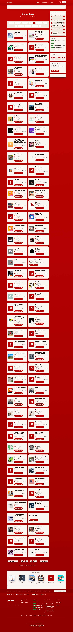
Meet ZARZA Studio (60, 591)
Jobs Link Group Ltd (18, 248)
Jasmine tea (17, 421)
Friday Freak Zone (56, 32)
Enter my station (24, 603)
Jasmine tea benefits (40, 376)
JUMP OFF (37, 387)
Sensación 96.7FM (57, 45)
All (10, 23)
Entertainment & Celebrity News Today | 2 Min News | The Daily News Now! (50, 603)
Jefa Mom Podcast (40, 478)
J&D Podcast (38, 248)
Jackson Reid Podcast (19, 190)
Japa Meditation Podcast (18, 68)
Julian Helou (17, 32)
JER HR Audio (38, 92)
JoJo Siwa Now (38, 80)
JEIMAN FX (37, 317)
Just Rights (37, 549)
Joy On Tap (16, 179)
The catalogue (58, 602)
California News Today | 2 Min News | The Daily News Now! (50, 606)
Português (30, 615)
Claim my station (24, 602)
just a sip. (16, 410)
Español (22, 615)
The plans (23, 600)
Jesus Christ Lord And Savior (18, 127)
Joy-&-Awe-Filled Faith (19, 44)
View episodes (17, 38)
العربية (51, 615)
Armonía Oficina (57, 49)
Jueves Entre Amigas (19, 549)
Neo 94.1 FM (38, 603)
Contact (57, 600)
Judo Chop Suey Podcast (20, 387)
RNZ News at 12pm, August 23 (58, 25)
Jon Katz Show (17, 270)
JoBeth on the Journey (40, 456)
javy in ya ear (17, 56)
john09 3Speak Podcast (20, 353)
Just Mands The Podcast (41, 421)
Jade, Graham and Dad (19, 365)
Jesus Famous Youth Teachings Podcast (19, 433)
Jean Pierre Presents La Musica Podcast (40, 353)
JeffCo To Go (17, 213)
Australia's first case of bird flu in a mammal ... (58, 15)
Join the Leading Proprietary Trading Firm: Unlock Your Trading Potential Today (20, 141)
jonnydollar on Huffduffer (35, 259)
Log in (64, 2)
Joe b (36, 444)
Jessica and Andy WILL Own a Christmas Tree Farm (40, 167)
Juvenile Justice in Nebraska (39, 502)
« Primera (10, 561)
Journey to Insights (40, 270)
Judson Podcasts (18, 478)
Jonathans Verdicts (19, 330)
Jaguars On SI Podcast (19, 341)
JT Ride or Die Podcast (19, 490)
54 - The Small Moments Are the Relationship (58, 22)
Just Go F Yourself (39, 68)
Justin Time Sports (39, 236)
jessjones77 (17, 202)
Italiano (44, 615)
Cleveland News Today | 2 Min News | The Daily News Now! (50, 611)
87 (24, 561)
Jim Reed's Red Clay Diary (20, 502)
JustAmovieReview (18, 167)
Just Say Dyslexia (39, 293)
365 (41, 561)
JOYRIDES (37, 141)
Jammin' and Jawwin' (40, 190)
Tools (57, 607)
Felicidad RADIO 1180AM (58, 47)
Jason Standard (39, 225)
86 (22, 561)
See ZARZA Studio (55, 70)
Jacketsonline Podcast (19, 376)
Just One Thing (17, 456)
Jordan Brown (17, 293)
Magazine (57, 605)
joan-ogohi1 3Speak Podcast (18, 154)
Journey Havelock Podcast (18, 305)
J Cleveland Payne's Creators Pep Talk (19, 515)
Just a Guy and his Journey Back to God (40, 32)
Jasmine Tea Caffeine (40, 330)
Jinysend (16, 259)
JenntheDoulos (39, 44)
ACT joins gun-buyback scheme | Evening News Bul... (58, 19)
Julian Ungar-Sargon (19, 467)
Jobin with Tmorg (39, 365)
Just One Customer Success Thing (39, 433)
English (26, 615)
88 (26, 561)
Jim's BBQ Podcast (18, 92)
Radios (51, 2)
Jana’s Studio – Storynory (38, 490)
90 (31, 561)
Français (35, 615)
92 (35, 561)
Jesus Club (37, 305)
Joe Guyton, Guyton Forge (38, 214)
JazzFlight (16, 115)
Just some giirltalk (18, 104)
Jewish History (17, 236)
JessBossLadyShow (40, 398)
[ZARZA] (10, 2)
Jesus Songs (17, 444)
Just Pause (38, 538)
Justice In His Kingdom (19, 282)
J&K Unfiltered (38, 115)
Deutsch (39, 615)
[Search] (60, 2)
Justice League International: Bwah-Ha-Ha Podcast (19, 317)
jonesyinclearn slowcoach (18, 80)
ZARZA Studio (45, 2)
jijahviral (37, 179)
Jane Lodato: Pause (39, 526)
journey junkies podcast (20, 538)
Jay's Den (37, 282)
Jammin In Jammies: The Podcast (40, 127)
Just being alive (33, 515)
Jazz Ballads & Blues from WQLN (39, 104)
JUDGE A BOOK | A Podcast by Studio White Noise (41, 56)
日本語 (48, 615)
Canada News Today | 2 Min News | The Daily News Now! (50, 609)
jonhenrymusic (18, 526)
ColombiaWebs (57, 40)
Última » (46, 561)
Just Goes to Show (39, 467)
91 (33, 561)
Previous (14, 561)
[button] (36, 583)
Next (43, 561)
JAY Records (38, 202)
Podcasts (38, 2)
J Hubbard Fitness (39, 154)
